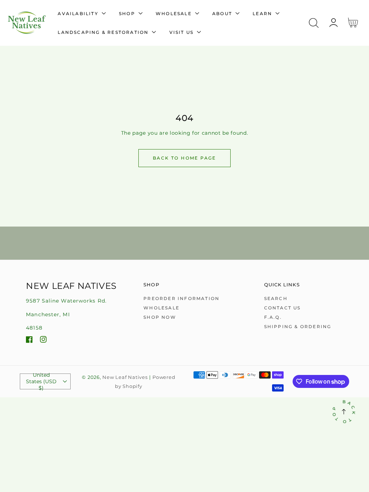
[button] (313, 23)
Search (276, 298)
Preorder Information (181, 298)
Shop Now (159, 317)
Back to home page (184, 158)
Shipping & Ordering (298, 326)
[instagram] (43, 340)
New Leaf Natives (124, 377)
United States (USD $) (41, 381)
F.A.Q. (273, 317)
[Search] (313, 23)
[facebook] (29, 340)
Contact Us (282, 307)
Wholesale (161, 307)
